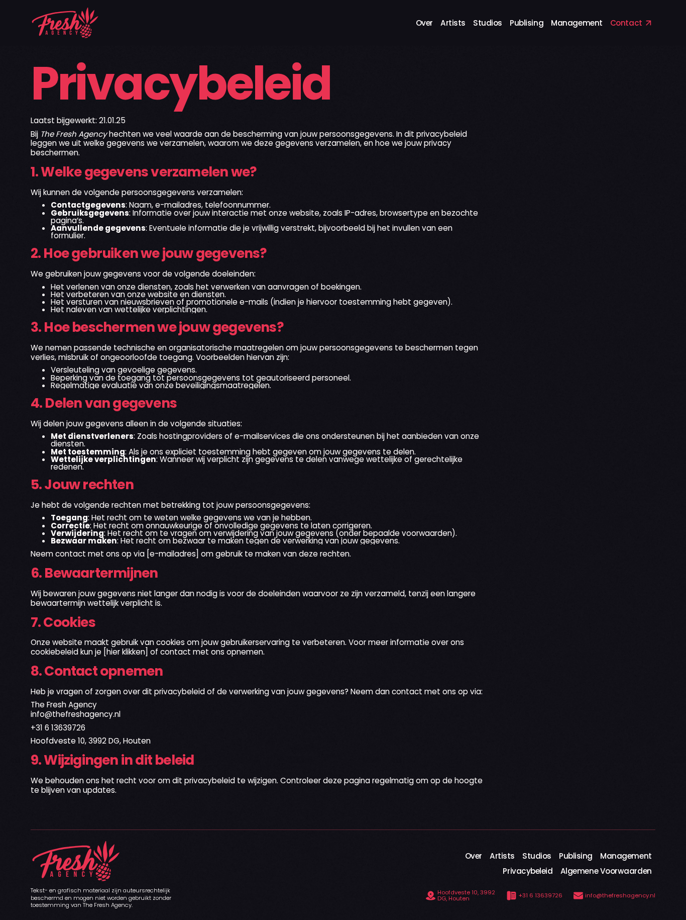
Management (576, 23)
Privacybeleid (527, 871)
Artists (453, 23)
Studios (487, 23)
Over (424, 23)
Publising (526, 23)
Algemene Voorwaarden (606, 871)
